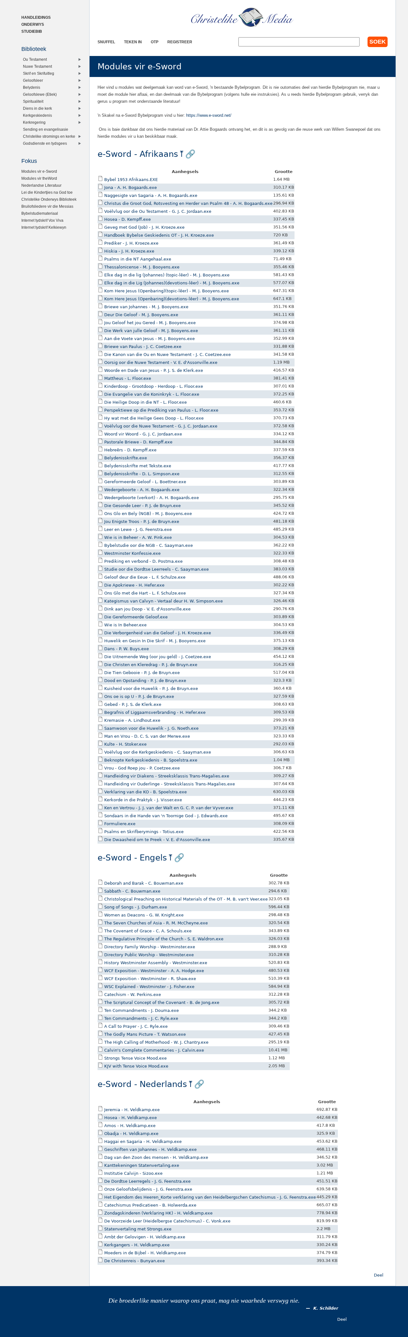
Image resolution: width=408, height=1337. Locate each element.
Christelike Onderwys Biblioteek (48, 199)
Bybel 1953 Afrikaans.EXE (131, 179)
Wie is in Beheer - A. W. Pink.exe (138, 537)
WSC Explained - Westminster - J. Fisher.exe (149, 986)
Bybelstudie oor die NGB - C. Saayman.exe (148, 545)
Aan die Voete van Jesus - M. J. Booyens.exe (149, 338)
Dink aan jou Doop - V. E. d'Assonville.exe (147, 609)
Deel (378, 1275)
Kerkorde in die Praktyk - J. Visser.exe (143, 799)
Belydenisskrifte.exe (125, 458)
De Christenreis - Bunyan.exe (134, 1260)
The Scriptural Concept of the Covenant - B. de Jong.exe (161, 1002)
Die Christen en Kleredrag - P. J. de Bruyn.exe (150, 664)
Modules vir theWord (39, 178)
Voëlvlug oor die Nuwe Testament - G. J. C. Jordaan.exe (160, 426)
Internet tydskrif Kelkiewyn (43, 227)
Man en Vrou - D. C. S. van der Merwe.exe (147, 736)
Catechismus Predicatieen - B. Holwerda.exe (150, 1205)
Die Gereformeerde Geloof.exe (136, 617)
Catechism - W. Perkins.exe (132, 994)
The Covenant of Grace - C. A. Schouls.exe (148, 931)
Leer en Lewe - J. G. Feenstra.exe (138, 529)
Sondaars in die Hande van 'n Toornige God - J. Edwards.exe (166, 815)
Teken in (133, 42)
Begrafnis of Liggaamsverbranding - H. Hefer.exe (155, 712)
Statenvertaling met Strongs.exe (137, 1229)
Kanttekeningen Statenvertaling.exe (141, 1165)
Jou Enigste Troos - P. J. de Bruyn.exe (141, 521)
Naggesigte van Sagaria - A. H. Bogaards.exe (150, 195)
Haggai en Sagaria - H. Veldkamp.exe (143, 1141)
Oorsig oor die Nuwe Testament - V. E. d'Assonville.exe (160, 362)
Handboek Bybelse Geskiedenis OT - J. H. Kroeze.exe (159, 235)
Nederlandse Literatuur (41, 185)
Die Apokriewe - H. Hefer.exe (134, 585)
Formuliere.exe (119, 823)
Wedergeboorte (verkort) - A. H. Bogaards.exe (151, 497)
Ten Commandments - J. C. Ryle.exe (141, 1018)
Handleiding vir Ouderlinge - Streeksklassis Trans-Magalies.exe (169, 784)
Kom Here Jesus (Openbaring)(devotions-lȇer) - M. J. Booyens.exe (171, 298)
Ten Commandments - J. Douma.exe (141, 1010)
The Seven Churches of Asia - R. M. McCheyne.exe (156, 923)
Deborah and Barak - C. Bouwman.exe (143, 883)
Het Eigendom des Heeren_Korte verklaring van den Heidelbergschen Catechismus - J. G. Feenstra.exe (210, 1197)
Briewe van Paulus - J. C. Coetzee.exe (142, 346)
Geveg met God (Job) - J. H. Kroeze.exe (144, 227)
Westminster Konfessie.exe (132, 553)
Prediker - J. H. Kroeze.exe (131, 243)
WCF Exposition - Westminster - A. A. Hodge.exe (154, 970)
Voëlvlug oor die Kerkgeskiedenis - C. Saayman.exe (157, 752)
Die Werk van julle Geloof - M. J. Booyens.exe (151, 330)
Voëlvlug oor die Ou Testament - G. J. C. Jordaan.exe (157, 211)
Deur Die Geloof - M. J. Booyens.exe (141, 314)
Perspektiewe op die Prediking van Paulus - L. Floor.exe (161, 410)
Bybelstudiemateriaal (39, 213)
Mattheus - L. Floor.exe (127, 378)
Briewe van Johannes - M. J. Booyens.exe (146, 306)
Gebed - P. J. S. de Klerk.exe (132, 704)
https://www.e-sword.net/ (208, 115)
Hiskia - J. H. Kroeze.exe (129, 251)
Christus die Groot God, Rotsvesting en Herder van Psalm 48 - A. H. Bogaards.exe (188, 203)
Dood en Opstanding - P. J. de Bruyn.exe (145, 680)
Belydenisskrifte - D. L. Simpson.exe (141, 473)
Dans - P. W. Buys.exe (126, 648)
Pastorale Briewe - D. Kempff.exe (138, 442)
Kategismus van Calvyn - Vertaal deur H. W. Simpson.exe (163, 601)
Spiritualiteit (33, 101)
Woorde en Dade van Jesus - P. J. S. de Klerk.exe (153, 370)
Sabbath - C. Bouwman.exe (132, 891)
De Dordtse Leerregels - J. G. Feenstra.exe (147, 1181)
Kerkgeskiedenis (37, 115)
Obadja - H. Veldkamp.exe (131, 1133)
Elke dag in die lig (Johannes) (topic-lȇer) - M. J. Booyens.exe (166, 275)
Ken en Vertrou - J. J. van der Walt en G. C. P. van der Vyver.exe (168, 807)
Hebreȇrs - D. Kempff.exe (130, 450)
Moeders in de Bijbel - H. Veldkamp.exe (145, 1252)
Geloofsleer (33, 80)
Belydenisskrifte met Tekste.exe (137, 465)
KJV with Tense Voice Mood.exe (136, 1066)
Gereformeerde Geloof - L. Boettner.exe (145, 481)
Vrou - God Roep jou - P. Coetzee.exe (142, 768)
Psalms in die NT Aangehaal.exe (137, 259)
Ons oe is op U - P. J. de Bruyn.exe (139, 696)
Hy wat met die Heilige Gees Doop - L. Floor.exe (154, 418)
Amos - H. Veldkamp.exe (130, 1125)
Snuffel (106, 42)
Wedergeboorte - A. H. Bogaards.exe (141, 489)
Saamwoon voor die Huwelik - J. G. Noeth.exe (151, 728)
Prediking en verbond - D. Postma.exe (143, 561)
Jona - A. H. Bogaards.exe (130, 187)
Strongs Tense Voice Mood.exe (135, 1058)
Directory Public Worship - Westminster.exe (149, 954)
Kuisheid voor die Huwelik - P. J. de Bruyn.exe (151, 688)
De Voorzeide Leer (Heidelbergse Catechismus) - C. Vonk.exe (167, 1221)
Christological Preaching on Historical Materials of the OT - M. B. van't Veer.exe (186, 899)
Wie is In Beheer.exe (125, 625)
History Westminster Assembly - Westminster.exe (155, 962)
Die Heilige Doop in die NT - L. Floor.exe (145, 402)
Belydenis (31, 87)
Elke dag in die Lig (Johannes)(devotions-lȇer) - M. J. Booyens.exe (171, 283)
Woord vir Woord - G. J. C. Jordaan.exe (143, 434)
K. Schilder (325, 1308)
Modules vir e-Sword (39, 171)
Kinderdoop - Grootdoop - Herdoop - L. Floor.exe (153, 386)
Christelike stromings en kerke (49, 136)
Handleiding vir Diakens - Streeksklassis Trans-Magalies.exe (166, 776)
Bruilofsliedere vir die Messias (47, 206)
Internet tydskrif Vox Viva (42, 220)
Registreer (179, 42)
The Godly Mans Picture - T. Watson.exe (145, 1034)
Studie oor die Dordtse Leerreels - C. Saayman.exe (156, 569)
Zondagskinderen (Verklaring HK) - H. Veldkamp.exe (158, 1213)
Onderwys (32, 24)
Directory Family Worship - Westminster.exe (149, 946)
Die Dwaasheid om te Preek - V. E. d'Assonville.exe (157, 839)
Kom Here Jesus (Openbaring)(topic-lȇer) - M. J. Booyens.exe (166, 291)
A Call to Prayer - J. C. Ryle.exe (136, 1026)
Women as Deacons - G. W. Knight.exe (144, 915)
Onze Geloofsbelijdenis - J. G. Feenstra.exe (148, 1189)
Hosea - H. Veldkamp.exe (130, 1117)
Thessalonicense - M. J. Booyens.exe (141, 267)
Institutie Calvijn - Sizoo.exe (133, 1173)
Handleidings (36, 17)
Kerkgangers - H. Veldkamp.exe (137, 1245)
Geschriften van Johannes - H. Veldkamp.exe (150, 1149)
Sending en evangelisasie (45, 129)
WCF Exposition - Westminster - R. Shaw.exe (150, 978)
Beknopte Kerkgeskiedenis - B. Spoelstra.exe (150, 760)
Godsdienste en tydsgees (45, 143)
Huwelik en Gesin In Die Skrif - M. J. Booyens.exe (155, 640)
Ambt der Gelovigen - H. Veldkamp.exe (144, 1237)
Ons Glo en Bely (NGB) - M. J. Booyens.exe (148, 513)
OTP (154, 42)
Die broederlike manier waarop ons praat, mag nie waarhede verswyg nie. (204, 1300)
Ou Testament (35, 59)
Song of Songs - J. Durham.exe (135, 907)
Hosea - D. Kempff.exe (127, 219)
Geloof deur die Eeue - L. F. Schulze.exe (145, 577)
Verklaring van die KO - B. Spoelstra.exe (145, 792)
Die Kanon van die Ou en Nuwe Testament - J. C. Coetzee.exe (167, 354)
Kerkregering (34, 122)
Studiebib (31, 31)
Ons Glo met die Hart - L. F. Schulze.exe (145, 593)
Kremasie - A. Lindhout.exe (132, 720)
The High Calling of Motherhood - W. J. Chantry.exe (156, 1042)
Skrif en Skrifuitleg (38, 73)
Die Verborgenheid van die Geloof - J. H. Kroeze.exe (157, 632)
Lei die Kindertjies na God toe (47, 192)
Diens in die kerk (37, 108)
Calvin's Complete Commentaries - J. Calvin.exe (154, 1050)
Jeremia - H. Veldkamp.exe (132, 1109)
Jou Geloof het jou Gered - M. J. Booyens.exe (150, 322)
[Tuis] (243, 17)
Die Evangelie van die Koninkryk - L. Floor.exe (151, 394)
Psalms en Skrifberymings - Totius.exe (144, 831)
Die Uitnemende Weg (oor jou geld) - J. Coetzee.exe (157, 656)
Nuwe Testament (37, 66)
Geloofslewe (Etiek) (40, 94)
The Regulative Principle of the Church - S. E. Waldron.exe (163, 939)
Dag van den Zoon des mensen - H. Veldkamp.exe (156, 1157)
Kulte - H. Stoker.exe (125, 744)
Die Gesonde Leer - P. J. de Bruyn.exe (142, 505)
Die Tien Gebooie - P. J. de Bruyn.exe (142, 672)
